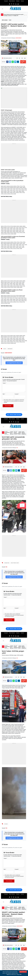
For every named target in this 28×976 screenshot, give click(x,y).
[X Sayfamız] (9, 4)
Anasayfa (6, 0)
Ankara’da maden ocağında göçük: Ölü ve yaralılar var (20, 433)
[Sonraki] (26, 15)
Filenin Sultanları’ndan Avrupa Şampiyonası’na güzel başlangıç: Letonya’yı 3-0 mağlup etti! (8, 433)
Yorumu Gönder (8, 405)
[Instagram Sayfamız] (13, 4)
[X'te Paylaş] (10, 62)
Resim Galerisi (12, 0)
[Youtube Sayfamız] (18, 4)
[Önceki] (24, 15)
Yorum (4, 383)
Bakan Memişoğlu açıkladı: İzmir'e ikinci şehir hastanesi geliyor (14, 15)
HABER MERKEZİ (8, 352)
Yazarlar (22, 0)
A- (19, 58)
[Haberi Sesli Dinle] (17, 58)
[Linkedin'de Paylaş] (18, 62)
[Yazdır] (25, 58)
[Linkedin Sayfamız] (15, 4)
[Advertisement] (14, 156)
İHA (17, 447)
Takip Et (23, 62)
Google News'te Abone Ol (14, 362)
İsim (4, 394)
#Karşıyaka (6, 562)
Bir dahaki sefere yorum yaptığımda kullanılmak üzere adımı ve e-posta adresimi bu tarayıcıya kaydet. (14, 401)
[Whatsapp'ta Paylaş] (13, 62)
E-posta (17, 394)
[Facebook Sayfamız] (11, 4)
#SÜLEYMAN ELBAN (15, 562)
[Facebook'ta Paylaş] (7, 62)
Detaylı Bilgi (19, 974)
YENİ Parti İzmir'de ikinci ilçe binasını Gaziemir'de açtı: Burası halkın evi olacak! (16, 433)
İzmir (10, 20)
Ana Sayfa (5, 20)
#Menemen (10, 348)
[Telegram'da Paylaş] (15, 62)
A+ (22, 58)
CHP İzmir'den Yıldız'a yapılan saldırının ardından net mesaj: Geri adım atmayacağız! (24, 433)
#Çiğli (4, 348)
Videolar (17, 0)
